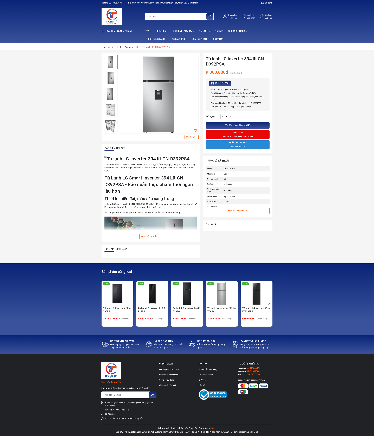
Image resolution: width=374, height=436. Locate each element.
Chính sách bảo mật (167, 385)
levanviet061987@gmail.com (117, 410)
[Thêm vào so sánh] (192, 137)
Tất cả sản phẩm (206, 375)
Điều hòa (161, 31)
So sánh (268, 3)
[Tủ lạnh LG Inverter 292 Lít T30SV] (221, 293)
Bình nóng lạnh (156, 39)
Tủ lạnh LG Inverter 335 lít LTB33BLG (256, 310)
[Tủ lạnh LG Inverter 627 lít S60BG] (117, 293)
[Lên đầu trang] (369, 417)
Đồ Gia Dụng (178, 39)
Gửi (152, 395)
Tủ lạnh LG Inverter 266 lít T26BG (186, 310)
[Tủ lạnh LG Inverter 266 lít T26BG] (187, 293)
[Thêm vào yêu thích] (195, 130)
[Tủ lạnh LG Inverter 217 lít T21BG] (152, 293)
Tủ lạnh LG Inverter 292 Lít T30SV (221, 310)
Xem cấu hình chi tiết (238, 211)
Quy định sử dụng (166, 380)
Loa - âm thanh (200, 39)
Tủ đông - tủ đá (236, 31)
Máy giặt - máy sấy (183, 31)
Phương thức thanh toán (169, 369)
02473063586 (115, 3)
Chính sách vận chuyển (168, 375)
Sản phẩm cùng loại (117, 272)
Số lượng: (210, 116)
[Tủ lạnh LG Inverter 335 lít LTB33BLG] (256, 293)
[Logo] (121, 16)
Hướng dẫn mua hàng (208, 369)
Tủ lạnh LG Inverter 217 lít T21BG (152, 310)
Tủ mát (219, 31)
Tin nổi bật (212, 224)
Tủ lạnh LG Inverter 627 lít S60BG (117, 310)
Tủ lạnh (203, 31)
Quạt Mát (218, 39)
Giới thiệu (203, 380)
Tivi (147, 31)
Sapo (213, 428)
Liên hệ (202, 385)
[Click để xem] (158, 94)
